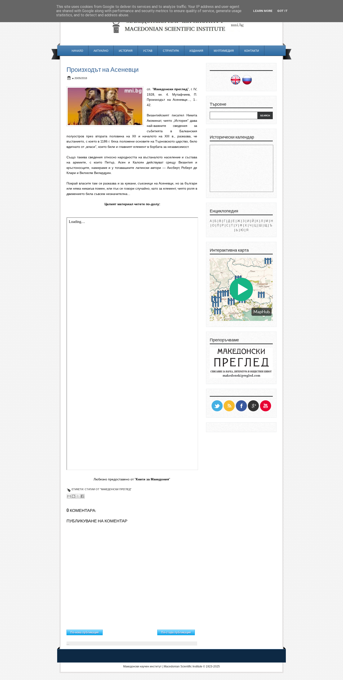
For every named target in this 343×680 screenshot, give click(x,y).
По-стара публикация (176, 632)
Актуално (101, 50)
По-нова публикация (84, 632)
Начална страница (130, 631)
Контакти (251, 50)
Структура (171, 50)
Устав (147, 50)
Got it (282, 11)
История (126, 50)
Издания (196, 50)
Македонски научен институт (142, 666)
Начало (77, 50)
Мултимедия (224, 50)
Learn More (263, 11)
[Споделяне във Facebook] (82, 496)
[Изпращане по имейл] (69, 496)
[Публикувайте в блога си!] (73, 496)
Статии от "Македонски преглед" (108, 489)
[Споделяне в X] (78, 496)
